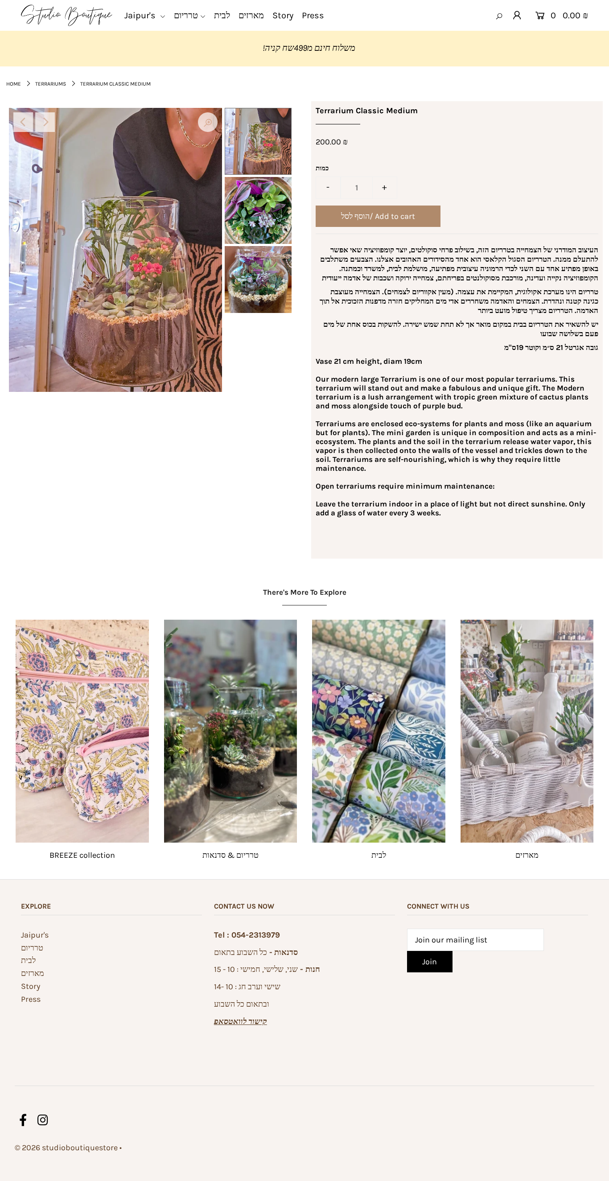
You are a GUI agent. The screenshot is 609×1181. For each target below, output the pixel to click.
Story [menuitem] (282, 15)
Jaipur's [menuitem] (141, 15)
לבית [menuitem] (222, 15)
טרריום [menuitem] (186, 15)
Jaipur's (35, 935)
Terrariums (50, 84)
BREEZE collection (82, 855)
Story (30, 986)
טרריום (32, 948)
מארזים (527, 855)
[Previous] (23, 122)
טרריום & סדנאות (230, 855)
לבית (378, 855)
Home (13, 84)
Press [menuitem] (313, 15)
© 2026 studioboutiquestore (66, 1147)
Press (31, 999)
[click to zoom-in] (208, 122)
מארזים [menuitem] (251, 15)
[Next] (45, 122)
